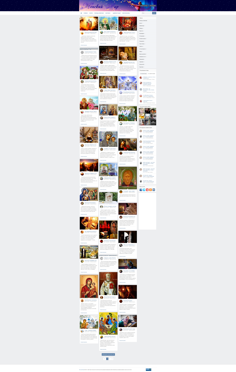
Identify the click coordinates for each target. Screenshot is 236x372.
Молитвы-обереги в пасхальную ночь (91, 144)
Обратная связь (126, 13)
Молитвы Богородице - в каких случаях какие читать (91, 202)
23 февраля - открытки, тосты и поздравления (149, 77)
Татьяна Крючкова (152, 119)
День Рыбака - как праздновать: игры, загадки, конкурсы (148, 90)
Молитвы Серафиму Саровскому (91, 260)
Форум (91, 13)
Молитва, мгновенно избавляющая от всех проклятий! (129, 216)
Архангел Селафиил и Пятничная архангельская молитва (91, 173)
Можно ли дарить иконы (110, 206)
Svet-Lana (152, 124)
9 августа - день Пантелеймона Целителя (110, 257)
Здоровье (141, 61)
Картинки (107, 13)
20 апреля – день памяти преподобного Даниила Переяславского (129, 191)
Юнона (140, 124)
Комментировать (84, 45)
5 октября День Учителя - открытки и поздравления (148, 96)
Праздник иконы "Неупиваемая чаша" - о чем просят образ (91, 111)
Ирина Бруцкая (152, 113)
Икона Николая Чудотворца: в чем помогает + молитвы (110, 297)
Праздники (141, 59)
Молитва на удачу (127, 300)
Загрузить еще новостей (108, 354)
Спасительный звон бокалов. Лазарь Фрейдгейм (149, 141)
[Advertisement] (147, 211)
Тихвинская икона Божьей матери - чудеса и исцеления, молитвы (91, 81)
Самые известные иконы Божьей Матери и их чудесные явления (110, 90)
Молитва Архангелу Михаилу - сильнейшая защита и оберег (91, 32)
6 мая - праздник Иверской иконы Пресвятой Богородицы (91, 330)
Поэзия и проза (142, 38)
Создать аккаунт (144, 5)
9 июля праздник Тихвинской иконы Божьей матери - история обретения (91, 51)
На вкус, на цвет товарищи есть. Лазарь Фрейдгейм (148, 131)
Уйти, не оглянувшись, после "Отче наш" (129, 244)
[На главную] (86, 5)
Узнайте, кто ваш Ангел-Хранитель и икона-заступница (110, 148)
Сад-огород (141, 43)
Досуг (140, 23)
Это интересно (142, 48)
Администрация (116, 13)
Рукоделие (141, 41)
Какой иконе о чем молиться (91, 300)
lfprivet (144, 138)
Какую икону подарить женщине (110, 117)
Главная (86, 13)
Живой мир (141, 25)
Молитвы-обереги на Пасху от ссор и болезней (110, 61)
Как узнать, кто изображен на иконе (129, 270)
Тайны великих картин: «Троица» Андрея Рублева (110, 336)
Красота (141, 30)
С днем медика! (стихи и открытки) (147, 101)
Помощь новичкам (99, 13)
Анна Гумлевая (146, 113)
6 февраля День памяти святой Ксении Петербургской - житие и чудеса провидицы (110, 178)
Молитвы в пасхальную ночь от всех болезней (110, 240)
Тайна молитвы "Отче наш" (129, 32)
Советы (141, 46)
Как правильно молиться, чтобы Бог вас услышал (91, 231)
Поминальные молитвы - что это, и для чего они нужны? (129, 152)
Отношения (141, 36)
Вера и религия (142, 54)
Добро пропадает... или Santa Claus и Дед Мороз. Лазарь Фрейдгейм (149, 163)
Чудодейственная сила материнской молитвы (129, 62)
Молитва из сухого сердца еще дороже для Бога (129, 329)
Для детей (141, 64)
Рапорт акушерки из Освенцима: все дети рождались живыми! (147, 83)
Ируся (146, 118)
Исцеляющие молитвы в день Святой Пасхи (129, 92)
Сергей (140, 118)
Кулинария (141, 33)
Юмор (140, 51)
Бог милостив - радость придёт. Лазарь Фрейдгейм (148, 176)
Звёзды (141, 28)
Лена (140, 113)
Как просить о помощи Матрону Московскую (129, 123)
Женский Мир (81, 369)
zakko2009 (147, 124)
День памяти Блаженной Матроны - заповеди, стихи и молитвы (110, 31)
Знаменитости (142, 56)
